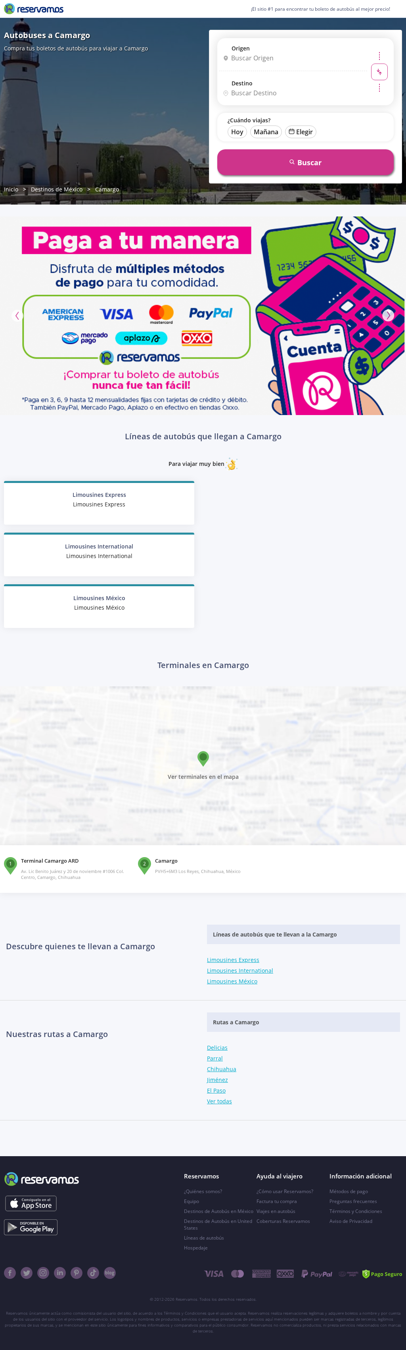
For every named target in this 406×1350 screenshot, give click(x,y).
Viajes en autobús (276, 1211)
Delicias (217, 1047)
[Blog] (110, 1273)
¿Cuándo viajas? (249, 120)
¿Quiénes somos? (203, 1191)
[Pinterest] (76, 1273)
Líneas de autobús (204, 1237)
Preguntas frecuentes (353, 1201)
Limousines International (240, 970)
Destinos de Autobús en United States (218, 1224)
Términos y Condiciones (355, 1211)
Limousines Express (233, 960)
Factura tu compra (277, 1201)
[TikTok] (93, 1273)
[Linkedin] (60, 1273)
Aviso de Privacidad (350, 1221)
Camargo (107, 189)
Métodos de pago (348, 1191)
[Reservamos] (33, 8)
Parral (215, 1058)
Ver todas (219, 1101)
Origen (241, 48)
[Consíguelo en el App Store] (30, 1203)
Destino (242, 83)
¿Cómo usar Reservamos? (285, 1191)
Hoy (237, 131)
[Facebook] (10, 1273)
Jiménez (217, 1079)
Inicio (11, 189)
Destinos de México (56, 189)
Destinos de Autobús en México (218, 1211)
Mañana (266, 131)
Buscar (309, 162)
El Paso (216, 1090)
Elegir (304, 131)
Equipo (191, 1201)
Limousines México (232, 981)
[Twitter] (27, 1273)
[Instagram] (43, 1273)
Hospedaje (196, 1247)
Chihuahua (221, 1069)
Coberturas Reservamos (283, 1221)
